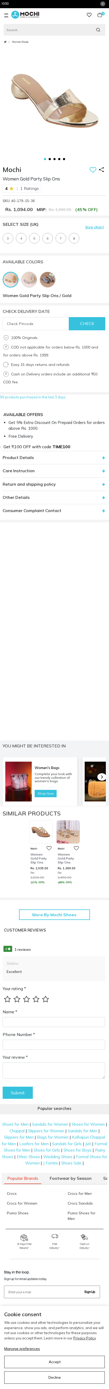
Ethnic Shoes (28, 1156)
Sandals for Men (82, 1130)
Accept (55, 1361)
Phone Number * (19, 1034)
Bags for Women (53, 1137)
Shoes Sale (71, 1163)
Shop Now (46, 793)
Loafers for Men (34, 1143)
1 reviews (18, 949)
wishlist (89, 15)
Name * (10, 1011)
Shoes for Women (88, 1124)
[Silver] (30, 279)
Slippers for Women (46, 1130)
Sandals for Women (50, 1124)
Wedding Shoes (57, 1156)
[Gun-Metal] (49, 279)
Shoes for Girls (47, 1150)
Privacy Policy (84, 1338)
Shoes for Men (15, 1124)
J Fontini (50, 1163)
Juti (88, 1143)
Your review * (15, 1057)
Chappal (17, 1130)
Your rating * (14, 988)
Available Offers (23, 414)
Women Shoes (20, 42)
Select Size (21, 224)
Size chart (94, 227)
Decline (54, 1377)
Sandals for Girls (67, 1143)
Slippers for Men (19, 1137)
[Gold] (12, 279)
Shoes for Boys (77, 1150)
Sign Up (89, 1292)
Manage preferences (22, 1348)
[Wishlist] (93, 170)
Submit (18, 1092)
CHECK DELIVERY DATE (26, 311)
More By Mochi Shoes (54, 914)
